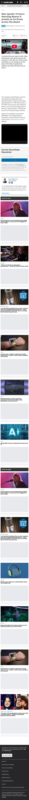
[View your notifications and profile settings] (17, 2)
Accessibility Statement (7, 781)
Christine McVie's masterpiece (15, 6)
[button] (2, 2)
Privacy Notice (21, 165)
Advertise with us (6, 777)
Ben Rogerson (11, 26)
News (3, 26)
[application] (14, 133)
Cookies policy (5, 774)
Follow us (17, 35)
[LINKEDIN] (10, 183)
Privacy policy (5, 771)
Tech (3, 10)
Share (5, 35)
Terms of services (19, 164)
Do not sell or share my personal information (13, 787)
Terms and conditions (7, 768)
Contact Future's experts (8, 764)
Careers (4, 784)
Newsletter (24, 35)
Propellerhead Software (17, 119)
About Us (4, 761)
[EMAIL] (12, 183)
